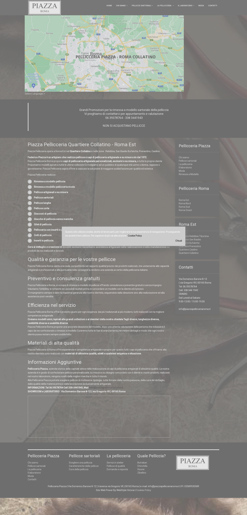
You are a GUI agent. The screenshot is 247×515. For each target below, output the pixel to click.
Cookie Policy (135, 235)
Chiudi (178, 240)
